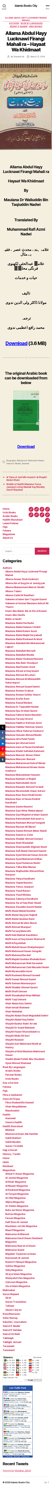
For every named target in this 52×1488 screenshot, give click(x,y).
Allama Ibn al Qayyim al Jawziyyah (25, 583)
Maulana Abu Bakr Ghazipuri (21, 662)
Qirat (8, 1297)
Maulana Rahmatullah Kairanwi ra (24, 818)
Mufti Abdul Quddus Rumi (20, 919)
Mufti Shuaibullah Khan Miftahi (22, 995)
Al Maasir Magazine (16, 1185)
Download (16, 343)
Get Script (9, 1456)
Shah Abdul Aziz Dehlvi (18, 1003)
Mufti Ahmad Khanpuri (18, 927)
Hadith (6, 1114)
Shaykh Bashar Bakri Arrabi (21, 1023)
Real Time (17, 1456)
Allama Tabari (13, 591)
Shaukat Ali (19, 56)
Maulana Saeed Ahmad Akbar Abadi (26, 830)
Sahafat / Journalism (15, 1322)
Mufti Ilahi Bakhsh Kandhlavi (21, 935)
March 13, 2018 (38, 56)
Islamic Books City (26, 5)
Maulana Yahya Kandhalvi (20, 878)
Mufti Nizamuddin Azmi (18, 971)
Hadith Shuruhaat (12, 519)
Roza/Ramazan (11, 1313)
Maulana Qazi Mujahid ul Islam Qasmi (26, 814)
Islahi (6, 1162)
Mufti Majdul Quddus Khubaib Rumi (25, 959)
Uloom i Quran (13, 1309)
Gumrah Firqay (11, 1098)
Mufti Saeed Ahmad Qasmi (20, 979)
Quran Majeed (11, 1294)
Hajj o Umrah (10, 1150)
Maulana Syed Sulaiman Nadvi (22, 863)
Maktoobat (9, 1290)
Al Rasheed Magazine (17, 1189)
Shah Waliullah (13, 1011)
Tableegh (8, 1338)
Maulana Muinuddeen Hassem (22, 774)
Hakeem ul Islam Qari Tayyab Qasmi (26, 599)
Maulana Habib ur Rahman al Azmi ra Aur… (16, 1401)
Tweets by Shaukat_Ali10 (17, 1470)
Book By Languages (32, 23)
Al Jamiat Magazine (16, 1177)
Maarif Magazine (15, 1230)
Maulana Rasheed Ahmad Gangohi (25, 822)
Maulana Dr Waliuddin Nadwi (30, 460)
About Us (8, 537)
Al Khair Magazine (15, 1181)
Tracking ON (25, 1456)
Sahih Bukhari (13, 1138)
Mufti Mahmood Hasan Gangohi (23, 951)
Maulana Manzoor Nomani (20, 759)
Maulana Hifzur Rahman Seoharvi (24, 731)
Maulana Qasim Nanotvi (19, 806)
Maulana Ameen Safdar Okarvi (23, 694)
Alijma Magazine (14, 1202)
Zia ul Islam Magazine (17, 1286)
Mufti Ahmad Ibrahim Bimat (21, 923)
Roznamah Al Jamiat (17, 1258)
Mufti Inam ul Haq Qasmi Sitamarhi (25, 939)
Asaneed (10, 1118)
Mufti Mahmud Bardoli (18, 955)
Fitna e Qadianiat (12, 1094)
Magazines (9, 534)
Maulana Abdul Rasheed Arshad (23, 639)
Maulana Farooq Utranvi (19, 718)
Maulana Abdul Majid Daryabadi (23, 635)
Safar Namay (10, 1317)
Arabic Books (10, 516)
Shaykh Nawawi (14, 1039)
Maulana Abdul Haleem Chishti (22, 627)
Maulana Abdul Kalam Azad (21, 631)
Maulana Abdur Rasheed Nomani (24, 658)
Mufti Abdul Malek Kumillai (20, 910)
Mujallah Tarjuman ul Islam (20, 1253)
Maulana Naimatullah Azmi (20, 782)
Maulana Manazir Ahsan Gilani (22, 755)
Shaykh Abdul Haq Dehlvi (19, 1019)
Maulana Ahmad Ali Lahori (20, 675)
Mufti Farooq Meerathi (18, 931)
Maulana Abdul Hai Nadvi (19, 623)
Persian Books (13, 1074)
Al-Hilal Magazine (15, 1198)
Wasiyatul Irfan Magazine (20, 1278)
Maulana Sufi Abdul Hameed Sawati (25, 850)
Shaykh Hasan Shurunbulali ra (22, 1031)
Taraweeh (8, 1346)
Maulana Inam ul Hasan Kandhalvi (24, 747)
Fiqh (5, 527)
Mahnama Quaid (14, 1249)
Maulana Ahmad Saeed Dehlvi (22, 686)
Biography (11, 460)
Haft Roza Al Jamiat (16, 1222)
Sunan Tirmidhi (14, 1146)
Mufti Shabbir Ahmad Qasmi (21, 987)
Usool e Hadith (13, 1122)
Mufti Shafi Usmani (16, 991)
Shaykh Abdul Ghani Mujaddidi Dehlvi (26, 1015)
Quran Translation (15, 1301)
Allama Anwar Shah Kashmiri (22, 579)
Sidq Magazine (14, 1270)
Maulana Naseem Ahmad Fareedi (24, 786)
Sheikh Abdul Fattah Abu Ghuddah (25, 1059)
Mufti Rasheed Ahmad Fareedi (22, 975)
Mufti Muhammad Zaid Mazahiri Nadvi (27, 967)
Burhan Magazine (15, 1214)
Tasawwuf (9, 1350)
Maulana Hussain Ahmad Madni (23, 735)
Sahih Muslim (13, 1142)
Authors (14, 23)
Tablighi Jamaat (12, 1342)
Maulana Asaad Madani (18, 702)
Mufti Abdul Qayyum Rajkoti (21, 914)
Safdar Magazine (15, 1266)
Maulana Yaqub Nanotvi (18, 882)
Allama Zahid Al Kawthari (19, 595)
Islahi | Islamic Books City (17, 1433)
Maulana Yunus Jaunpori (19, 886)
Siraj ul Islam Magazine (18, 1274)
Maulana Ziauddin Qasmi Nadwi (23, 906)
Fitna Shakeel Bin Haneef (19, 1102)
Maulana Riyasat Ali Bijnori (20, 826)
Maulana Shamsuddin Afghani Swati (26, 846)
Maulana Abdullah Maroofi (20, 650)
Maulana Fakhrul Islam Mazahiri (23, 714)
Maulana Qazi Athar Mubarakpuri (24, 810)
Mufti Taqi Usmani (15, 999)
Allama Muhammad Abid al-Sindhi (24, 587)
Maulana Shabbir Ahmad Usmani (24, 838)
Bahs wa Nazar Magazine (19, 1210)
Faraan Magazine (15, 1218)
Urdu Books (35, 26)
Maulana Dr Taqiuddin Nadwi (22, 706)
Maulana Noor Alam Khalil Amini (23, 795)
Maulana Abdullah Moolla (19, 654)
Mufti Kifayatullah (15, 943)
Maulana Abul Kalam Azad (20, 666)
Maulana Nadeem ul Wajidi (20, 778)
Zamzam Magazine (16, 1282)
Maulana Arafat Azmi (17, 698)
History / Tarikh (11, 1154)
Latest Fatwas (10, 523)
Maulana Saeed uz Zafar (19, 834)
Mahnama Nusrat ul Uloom (20, 1245)
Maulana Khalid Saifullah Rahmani (24, 751)
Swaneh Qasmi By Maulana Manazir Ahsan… (17, 1426)
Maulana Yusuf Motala (18, 894)
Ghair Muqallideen (15, 1106)
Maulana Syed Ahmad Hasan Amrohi (26, 855)
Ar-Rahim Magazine (16, 1206)
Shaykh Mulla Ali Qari (17, 1035)
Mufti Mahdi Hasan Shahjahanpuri (24, 947)
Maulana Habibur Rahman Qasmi (24, 726)
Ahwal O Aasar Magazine (19, 1173)
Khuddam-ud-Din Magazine (21, 1226)
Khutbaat (8, 1166)
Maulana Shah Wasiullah (19, 842)
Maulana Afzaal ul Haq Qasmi (22, 671)
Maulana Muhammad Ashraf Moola (25, 763)
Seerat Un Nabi (11, 1334)
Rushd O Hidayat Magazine (20, 1262)
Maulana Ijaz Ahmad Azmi (20, 743)
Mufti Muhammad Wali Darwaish (24, 963)
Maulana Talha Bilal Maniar (20, 867)
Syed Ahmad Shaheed (18, 1063)
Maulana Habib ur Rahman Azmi (23, 722)
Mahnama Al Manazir (17, 1234)
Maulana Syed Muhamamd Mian (23, 859)
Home (6, 508)
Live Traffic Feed (17, 1388)
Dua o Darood (10, 1082)
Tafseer (9, 1305)
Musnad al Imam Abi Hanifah (21, 1134)
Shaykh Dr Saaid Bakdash (20, 1027)
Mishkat (9, 1129)
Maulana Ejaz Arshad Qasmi (21, 710)
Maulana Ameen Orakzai (19, 690)
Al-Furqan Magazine (17, 1193)
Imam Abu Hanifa (15, 615)
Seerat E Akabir (19, 26)
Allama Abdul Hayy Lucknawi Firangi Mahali (26, 19)
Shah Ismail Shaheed (17, 1007)
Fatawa (7, 530)
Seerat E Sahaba (12, 1330)
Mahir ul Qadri (13, 619)
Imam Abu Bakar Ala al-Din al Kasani (26, 611)
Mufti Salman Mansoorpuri (20, 983)
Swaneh (25, 463)
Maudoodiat (12, 1110)
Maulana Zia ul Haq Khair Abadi (23, 902)
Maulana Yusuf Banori (17, 890)
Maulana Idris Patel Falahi (20, 739)
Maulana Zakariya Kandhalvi (21, 898)
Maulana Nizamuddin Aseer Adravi (25, 790)
